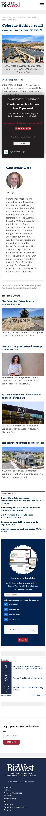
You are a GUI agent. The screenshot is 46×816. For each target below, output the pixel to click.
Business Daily (14, 609)
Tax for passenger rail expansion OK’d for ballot (22, 530)
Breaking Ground (15, 614)
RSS (5, 801)
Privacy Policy (10, 798)
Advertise (8, 790)
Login (21, 143)
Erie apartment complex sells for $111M (23, 442)
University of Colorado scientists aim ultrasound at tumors (20, 509)
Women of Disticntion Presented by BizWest (28, 688)
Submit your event (38, 695)
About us (8, 787)
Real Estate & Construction (16, 17)
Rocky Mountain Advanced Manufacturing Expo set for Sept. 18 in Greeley (21, 501)
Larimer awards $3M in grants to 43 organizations (19, 523)
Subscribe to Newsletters (15, 807)
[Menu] (42, 5)
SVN (35, 288)
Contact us (9, 795)
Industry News (35, 285)
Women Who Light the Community (28, 678)
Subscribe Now (23, 128)
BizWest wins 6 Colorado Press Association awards (17, 516)
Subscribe (8, 804)
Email (5, 731)
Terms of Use (10, 810)
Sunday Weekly (14, 619)
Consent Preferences (13, 793)
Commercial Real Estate (20, 285)
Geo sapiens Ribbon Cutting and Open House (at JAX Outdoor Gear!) (28, 667)
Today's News (28, 288)
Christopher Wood (14, 79)
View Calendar (6, 695)
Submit (23, 640)
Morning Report (14, 604)
